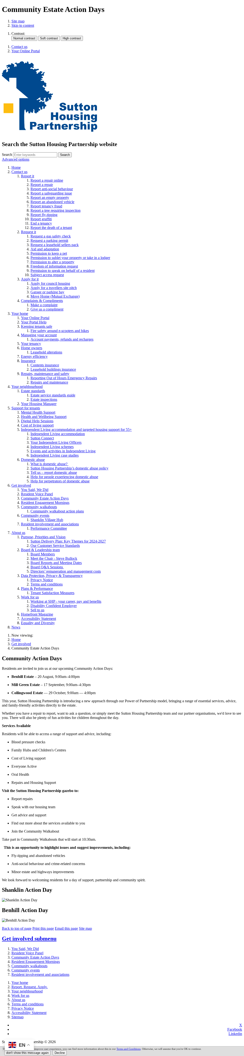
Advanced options (15, 159)
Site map (18, 21)
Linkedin (235, 1034)
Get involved (21, 644)
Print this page (43, 928)
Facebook (234, 1029)
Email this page (66, 928)
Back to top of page (16, 928)
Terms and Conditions (129, 1048)
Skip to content (22, 25)
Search (7, 155)
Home (16, 640)
